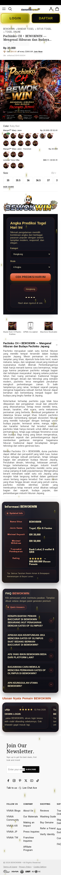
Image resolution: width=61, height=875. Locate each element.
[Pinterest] (20, 780)
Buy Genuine (47, 822)
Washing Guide (48, 816)
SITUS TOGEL (44, 29)
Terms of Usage (10, 867)
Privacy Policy (25, 867)
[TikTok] (38, 780)
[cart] (57, 9)
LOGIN (15, 18)
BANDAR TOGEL (26, 29)
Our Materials (30, 816)
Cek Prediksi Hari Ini (31, 277)
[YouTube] (32, 780)
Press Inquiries (31, 831)
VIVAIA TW (12, 837)
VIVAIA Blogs (13, 810)
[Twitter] (26, 780)
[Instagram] (14, 780)
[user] (51, 9)
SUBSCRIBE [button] (31, 769)
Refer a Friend (47, 828)
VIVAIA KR (12, 825)
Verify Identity (47, 834)
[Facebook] (9, 780)
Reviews (44, 810)
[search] (10, 9)
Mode (12, 261)
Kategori (14, 248)
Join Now (38, 51)
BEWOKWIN (9, 29)
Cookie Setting (40, 867)
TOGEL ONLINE (13, 32)
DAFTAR (46, 18)
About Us (28, 810)
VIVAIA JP (12, 831)
